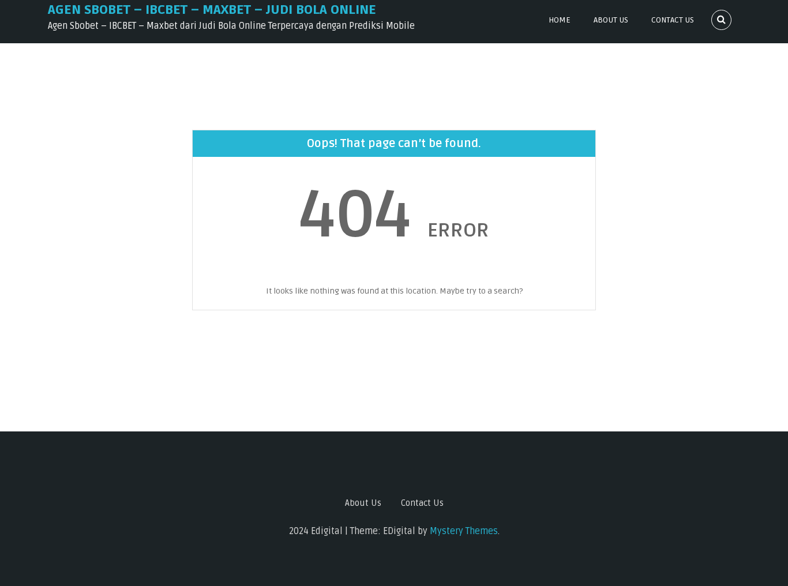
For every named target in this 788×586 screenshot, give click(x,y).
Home (560, 20)
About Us (611, 20)
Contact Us (672, 20)
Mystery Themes (464, 531)
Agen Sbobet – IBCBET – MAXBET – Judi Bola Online (212, 9)
